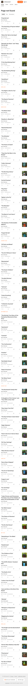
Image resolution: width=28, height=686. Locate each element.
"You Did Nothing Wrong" (8, 70)
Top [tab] (7, 14)
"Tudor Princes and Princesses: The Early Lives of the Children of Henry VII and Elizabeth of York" (10, 498)
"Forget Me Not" (5, 233)
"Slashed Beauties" (6, 127)
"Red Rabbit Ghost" (6, 361)
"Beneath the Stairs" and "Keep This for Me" (10, 44)
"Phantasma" (5, 653)
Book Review (4, 20)
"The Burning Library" (7, 171)
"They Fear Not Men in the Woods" (8, 153)
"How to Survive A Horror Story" (10, 433)
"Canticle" (4, 335)
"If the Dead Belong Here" (8, 62)
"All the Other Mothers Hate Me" (10, 644)
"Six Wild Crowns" (6, 508)
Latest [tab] (3, 14)
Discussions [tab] (11, 14)
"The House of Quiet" (7, 144)
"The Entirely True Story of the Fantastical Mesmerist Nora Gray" (9, 317)
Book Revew (4, 427)
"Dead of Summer (6, 369)
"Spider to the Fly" (6, 197)
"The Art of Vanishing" (7, 470)
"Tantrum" (4, 287)
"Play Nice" (4, 188)
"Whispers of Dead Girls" (8, 607)
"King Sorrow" (5, 18)
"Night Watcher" (5, 425)
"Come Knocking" (6, 295)
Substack (7, 683)
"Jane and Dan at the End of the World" (10, 589)
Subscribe (20, 2)
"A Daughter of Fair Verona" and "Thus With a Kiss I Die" (10, 398)
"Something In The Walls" (8, 536)
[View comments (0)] (8, 23)
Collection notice (21, 676)
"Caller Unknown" (6, 163)
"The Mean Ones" (6, 110)
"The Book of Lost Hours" (8, 214)
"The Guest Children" (7, 270)
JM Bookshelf (8, 21)
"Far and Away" (5, 487)
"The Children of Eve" (7, 553)
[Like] (2, 23)
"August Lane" (5, 479)
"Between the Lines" (7, 53)
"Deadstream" (5, 545)
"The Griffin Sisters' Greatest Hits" (9, 562)
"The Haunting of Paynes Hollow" (10, 26)
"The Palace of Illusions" (8, 516)
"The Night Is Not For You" (8, 90)
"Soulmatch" (4, 327)
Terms (15, 676)
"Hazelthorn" (4, 79)
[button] (2, 4)
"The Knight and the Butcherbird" (10, 627)
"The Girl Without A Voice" (8, 253)
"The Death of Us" (6, 572)
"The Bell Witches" (6, 278)
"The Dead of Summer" (7, 99)
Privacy (12, 676)
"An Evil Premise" (6, 180)
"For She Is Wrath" (6, 661)
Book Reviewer (4, 601)
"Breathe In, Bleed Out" (7, 119)
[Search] (25, 14)
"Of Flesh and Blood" (7, 244)
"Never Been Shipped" (7, 462)
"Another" (4, 352)
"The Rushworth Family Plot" (9, 389)
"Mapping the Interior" (7, 616)
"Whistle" (4, 599)
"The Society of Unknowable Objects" (9, 223)
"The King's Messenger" (8, 636)
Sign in (25, 2)
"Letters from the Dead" (8, 580)
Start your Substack (10, 679)
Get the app (20, 679)
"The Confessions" (6, 344)
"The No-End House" (7, 525)
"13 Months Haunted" (7, 304)
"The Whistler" (5, 136)
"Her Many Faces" (6, 378)
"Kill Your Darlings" (6, 442)
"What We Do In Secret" (7, 450)
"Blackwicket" (5, 261)
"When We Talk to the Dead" (9, 35)
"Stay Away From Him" (7, 408)
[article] (14, 20)
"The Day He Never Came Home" (10, 416)
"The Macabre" (5, 205)
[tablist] (8, 14)
